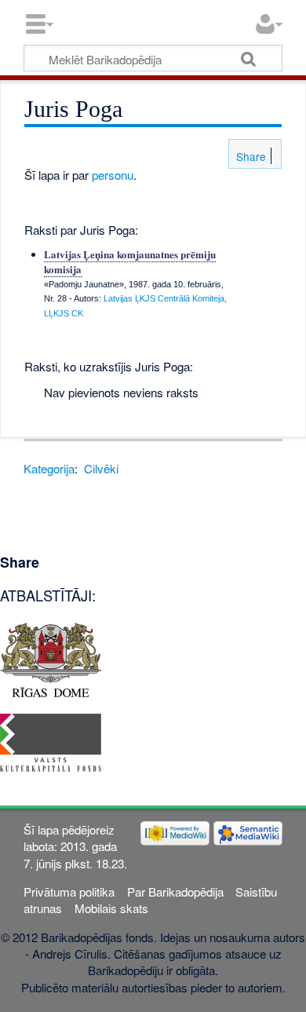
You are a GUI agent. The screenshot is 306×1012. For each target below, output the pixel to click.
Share (249, 156)
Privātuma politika (69, 891)
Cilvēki (101, 468)
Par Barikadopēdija (175, 891)
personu (112, 174)
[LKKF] (50, 741)
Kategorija (49, 468)
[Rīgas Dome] (50, 658)
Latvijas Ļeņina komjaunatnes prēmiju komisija (130, 261)
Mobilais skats (111, 908)
